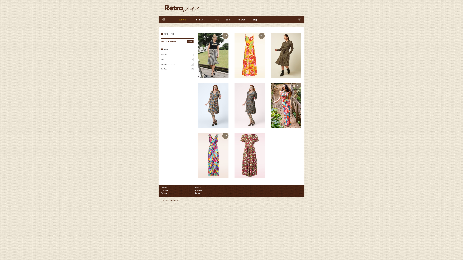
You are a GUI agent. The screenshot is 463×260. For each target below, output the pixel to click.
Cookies (198, 188)
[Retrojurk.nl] (181, 7)
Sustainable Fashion (168, 64)
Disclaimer (165, 190)
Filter (190, 41)
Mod (162, 59)
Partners (164, 193)
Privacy (198, 193)
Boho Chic (164, 55)
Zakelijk (164, 69)
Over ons (198, 190)
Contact (164, 188)
